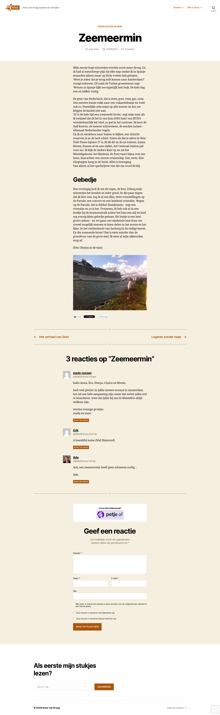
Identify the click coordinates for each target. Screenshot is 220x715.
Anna (96, 49)
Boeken (177, 7)
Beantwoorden (81, 420)
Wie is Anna (193, 7)
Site (75, 591)
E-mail (115, 578)
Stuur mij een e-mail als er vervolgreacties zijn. (95, 613)
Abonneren (104, 687)
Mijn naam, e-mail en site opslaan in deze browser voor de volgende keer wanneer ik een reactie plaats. (111, 605)
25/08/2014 (112, 49)
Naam (76, 578)
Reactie (77, 553)
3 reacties (129, 49)
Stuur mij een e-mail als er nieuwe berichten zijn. (96, 618)
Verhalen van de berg (110, 26)
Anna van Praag (51, 707)
